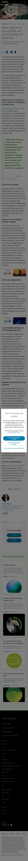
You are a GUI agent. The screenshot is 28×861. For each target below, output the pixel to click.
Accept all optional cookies (14, 438)
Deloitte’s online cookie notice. (16, 431)
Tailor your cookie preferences (14, 448)
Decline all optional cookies (14, 443)
